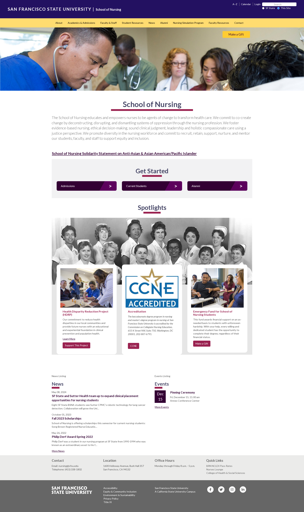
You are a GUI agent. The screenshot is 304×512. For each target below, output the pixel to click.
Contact (238, 22)
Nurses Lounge (214, 469)
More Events (162, 406)
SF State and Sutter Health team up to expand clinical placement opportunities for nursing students (95, 398)
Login (258, 4)
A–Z (235, 4)
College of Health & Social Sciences (225, 472)
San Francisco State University (171, 488)
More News (58, 450)
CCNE (133, 345)
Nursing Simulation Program (188, 22)
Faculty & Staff (108, 22)
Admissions (68, 186)
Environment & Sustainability (119, 495)
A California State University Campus (175, 491)
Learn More (69, 338)
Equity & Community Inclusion (120, 491)
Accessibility (110, 488)
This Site (286, 8)
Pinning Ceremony (182, 392)
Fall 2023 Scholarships (66, 418)
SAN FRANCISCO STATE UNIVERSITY (49, 9)
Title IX (107, 502)
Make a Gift (236, 34)
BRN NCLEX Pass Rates (219, 465)
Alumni (164, 22)
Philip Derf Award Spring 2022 (72, 437)
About (58, 22)
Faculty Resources (219, 22)
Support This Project (76, 345)
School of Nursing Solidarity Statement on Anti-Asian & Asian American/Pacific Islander (124, 153)
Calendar (246, 4)
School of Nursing (108, 9)
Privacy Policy (110, 498)
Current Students (136, 186)
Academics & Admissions (81, 22)
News (152, 22)
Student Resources (132, 22)
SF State (270, 8)
